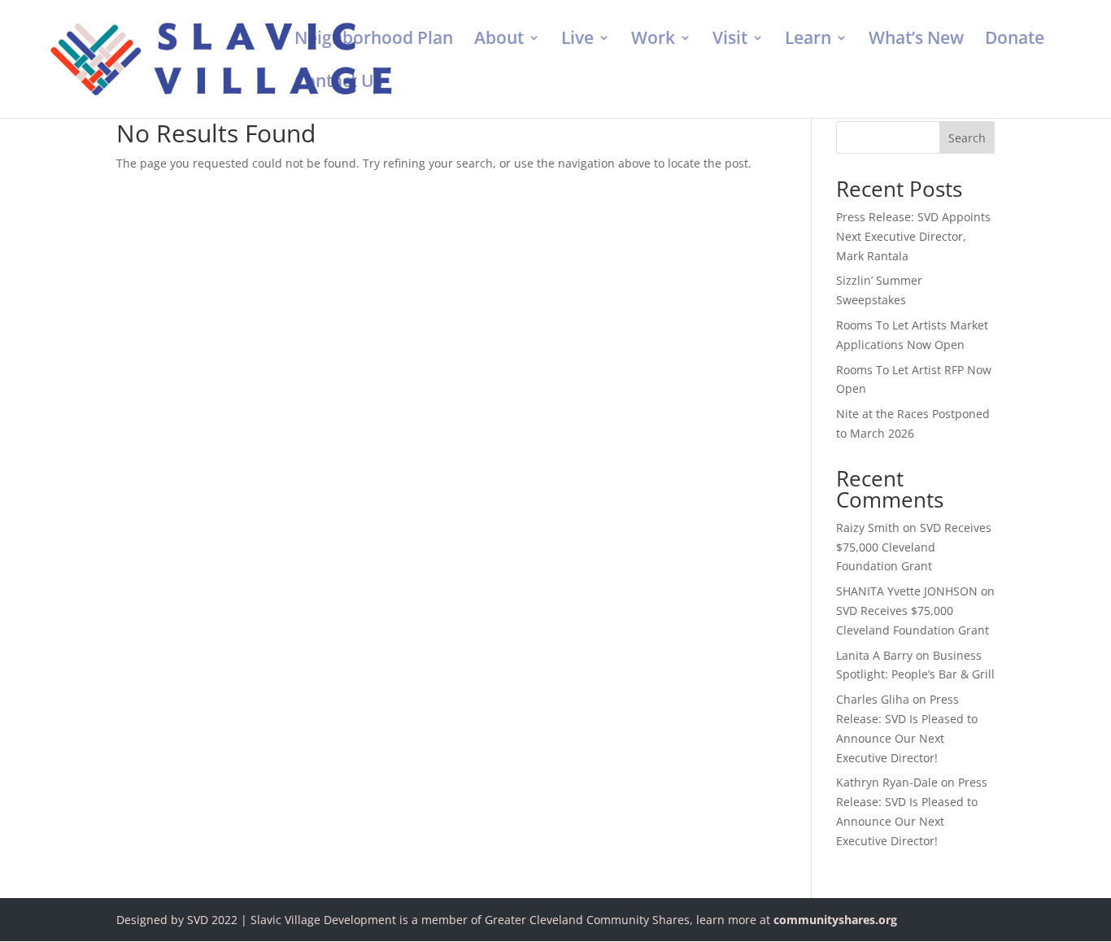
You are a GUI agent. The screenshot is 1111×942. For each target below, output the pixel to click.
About (499, 40)
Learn (808, 40)
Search (967, 138)
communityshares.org (835, 919)
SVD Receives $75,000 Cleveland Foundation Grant (913, 547)
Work (653, 40)
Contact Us (338, 83)
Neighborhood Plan (373, 40)
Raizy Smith (868, 527)
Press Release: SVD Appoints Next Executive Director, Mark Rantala (913, 236)
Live (577, 40)
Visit (729, 40)
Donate (1014, 40)
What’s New (916, 40)
